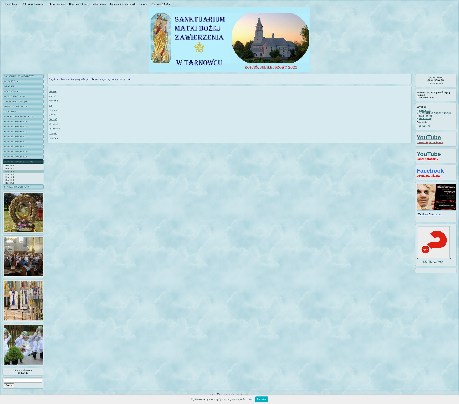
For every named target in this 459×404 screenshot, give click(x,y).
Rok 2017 (9, 168)
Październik (54, 128)
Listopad (53, 133)
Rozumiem (261, 399)
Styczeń (52, 91)
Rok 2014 (9, 177)
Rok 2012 (9, 183)
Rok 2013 (9, 180)
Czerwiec (53, 110)
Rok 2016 (9, 171)
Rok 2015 (9, 174)
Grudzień (53, 138)
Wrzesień (53, 124)
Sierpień (53, 119)
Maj (50, 105)
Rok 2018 (9, 166)
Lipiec (52, 115)
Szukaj (9, 385)
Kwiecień (53, 101)
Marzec (52, 96)
